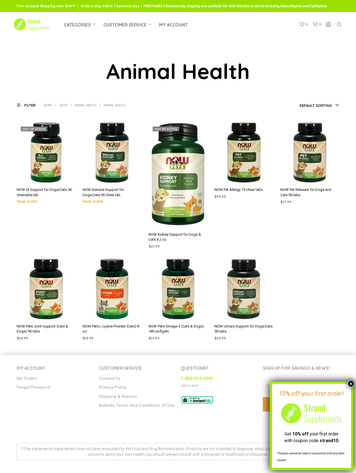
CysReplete (318, 6)
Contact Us (109, 378)
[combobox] (319, 105)
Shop (63, 105)
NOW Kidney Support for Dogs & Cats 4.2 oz (175, 237)
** (74, 6)
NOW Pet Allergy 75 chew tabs (238, 190)
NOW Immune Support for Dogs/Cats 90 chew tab (103, 192)
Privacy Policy (113, 387)
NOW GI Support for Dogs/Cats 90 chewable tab (44, 192)
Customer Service (125, 25)
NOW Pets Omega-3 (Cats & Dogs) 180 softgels (176, 328)
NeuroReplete (291, 6)
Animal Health (86, 105)
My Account (173, 25)
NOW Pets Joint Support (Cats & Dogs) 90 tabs (42, 328)
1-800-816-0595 (197, 378)
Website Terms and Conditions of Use (137, 405)
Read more (27, 201)
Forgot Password (33, 387)
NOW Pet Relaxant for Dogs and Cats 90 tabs (305, 192)
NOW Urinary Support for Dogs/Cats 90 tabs (243, 328)
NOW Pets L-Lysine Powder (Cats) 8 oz (111, 328)
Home (48, 105)
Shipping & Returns (118, 396)
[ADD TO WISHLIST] (46, 175)
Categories (77, 25)
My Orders (27, 378)
